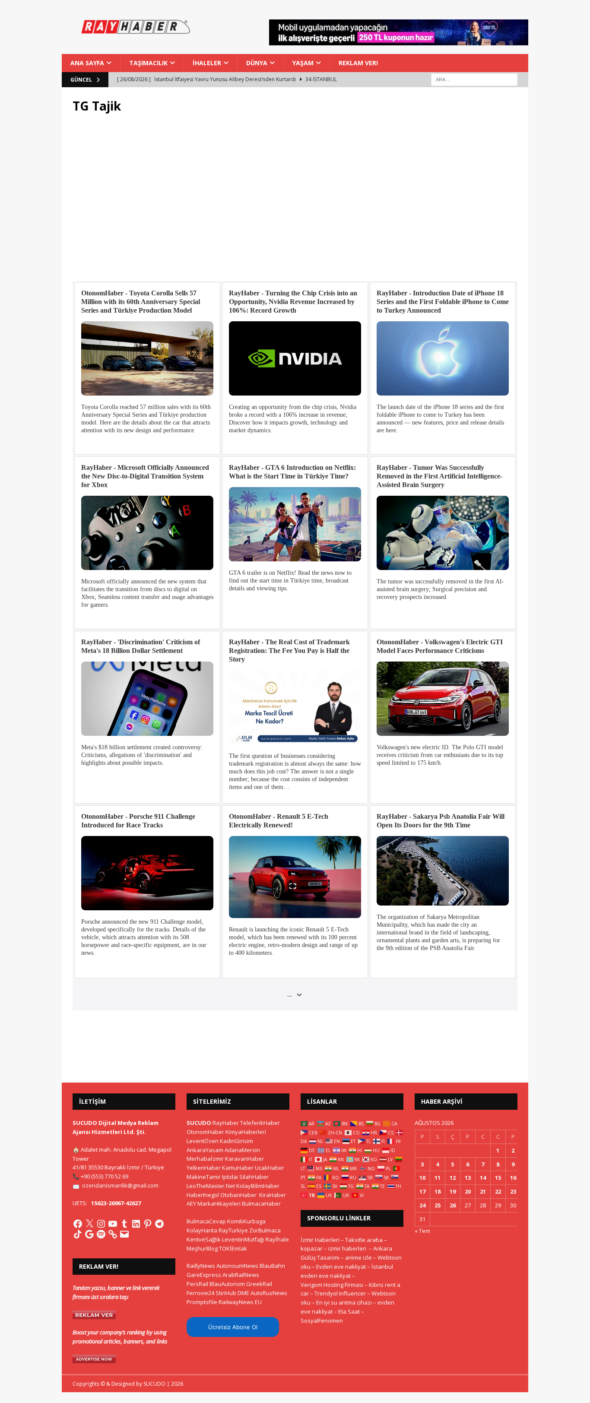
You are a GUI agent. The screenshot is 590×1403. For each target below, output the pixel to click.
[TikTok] (78, 1234)
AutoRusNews (269, 1293)
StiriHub (226, 1293)
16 (513, 1177)
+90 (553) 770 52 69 (104, 1176)
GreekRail (259, 1284)
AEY (191, 1203)
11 (438, 1177)
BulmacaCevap (206, 1221)
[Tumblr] (124, 1224)
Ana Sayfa (87, 63)
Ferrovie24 (200, 1293)
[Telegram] (159, 1224)
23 (513, 1191)
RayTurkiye (233, 1230)
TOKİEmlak (233, 1248)
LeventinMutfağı (243, 1239)
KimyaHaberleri (245, 1132)
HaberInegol (203, 1195)
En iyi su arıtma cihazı (344, 1302)
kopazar (312, 1248)
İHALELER (207, 63)
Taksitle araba (364, 1240)
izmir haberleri (347, 1248)
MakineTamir (204, 1177)
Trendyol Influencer (340, 1293)
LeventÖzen (203, 1141)
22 (498, 1191)
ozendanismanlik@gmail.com (120, 1185)
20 (468, 1191)
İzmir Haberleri (320, 1240)
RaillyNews (201, 1266)
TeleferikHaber (260, 1123)
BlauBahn (272, 1266)
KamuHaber (238, 1168)
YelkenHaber (204, 1168)
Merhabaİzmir (205, 1158)
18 (438, 1191)
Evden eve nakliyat (341, 1266)
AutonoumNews (237, 1266)
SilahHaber (254, 1177)
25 (438, 1205)
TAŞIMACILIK (148, 63)
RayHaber (226, 1123)
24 (422, 1205)
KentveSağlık (204, 1239)
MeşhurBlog (202, 1248)
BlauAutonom (227, 1284)
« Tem (422, 1231)
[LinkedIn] (136, 1224)
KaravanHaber (244, 1158)
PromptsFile (202, 1302)
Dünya (256, 63)
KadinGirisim (236, 1141)
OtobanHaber (238, 1195)
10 (422, 1177)
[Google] (89, 1234)
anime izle (358, 1257)
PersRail (197, 1284)
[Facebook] (78, 1224)
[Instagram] (101, 1224)
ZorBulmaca (265, 1230)
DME (243, 1293)
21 (483, 1191)
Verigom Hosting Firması (332, 1285)
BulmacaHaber (261, 1203)
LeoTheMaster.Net (211, 1186)
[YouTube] (113, 1224)
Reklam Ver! (358, 63)
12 (453, 1177)
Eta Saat (349, 1311)
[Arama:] (474, 79)
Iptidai (230, 1177)
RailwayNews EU (240, 1302)
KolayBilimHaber (257, 1186)
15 (498, 1177)
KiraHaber (272, 1195)
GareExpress (204, 1275)
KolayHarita (202, 1230)
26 (453, 1205)
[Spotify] (101, 1234)
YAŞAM (303, 63)
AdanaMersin (242, 1150)
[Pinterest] (148, 1224)
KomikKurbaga (246, 1221)
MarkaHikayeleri (219, 1203)
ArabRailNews (240, 1275)
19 (453, 1191)
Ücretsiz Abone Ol (232, 1327)
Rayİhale (277, 1239)
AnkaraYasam (205, 1150)
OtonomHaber (205, 1132)
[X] (89, 1224)
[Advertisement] (295, 202)
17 (422, 1191)
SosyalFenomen (322, 1320)
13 (468, 1177)
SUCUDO (199, 1123)
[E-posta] (124, 1234)
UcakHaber (269, 1168)
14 (483, 1177)
